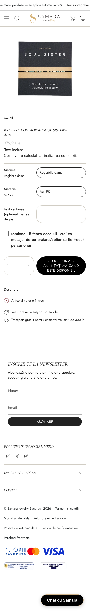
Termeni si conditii (67, 508)
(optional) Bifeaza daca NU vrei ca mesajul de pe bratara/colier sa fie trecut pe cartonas (47, 239)
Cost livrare (13, 155)
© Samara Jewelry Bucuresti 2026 (27, 508)
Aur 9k (9, 118)
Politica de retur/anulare (21, 528)
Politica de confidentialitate (60, 528)
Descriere (11, 289)
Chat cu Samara (62, 600)
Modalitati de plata (17, 518)
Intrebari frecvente (17, 537)
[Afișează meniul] (7, 18)
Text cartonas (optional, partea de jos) (17, 214)
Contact (12, 490)
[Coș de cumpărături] (83, 18)
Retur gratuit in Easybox (50, 518)
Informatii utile (20, 472)
